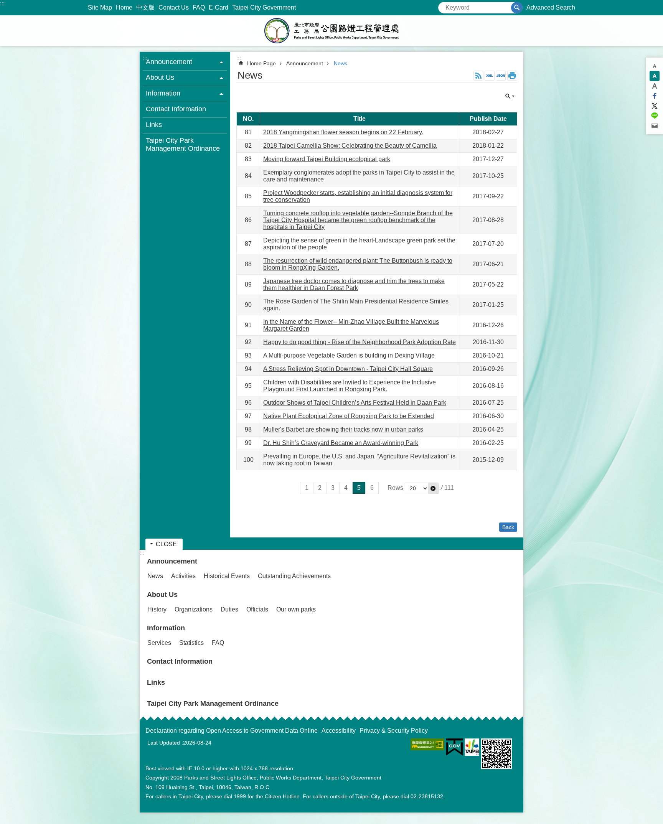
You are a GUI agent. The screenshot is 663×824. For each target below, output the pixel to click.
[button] (433, 488)
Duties (229, 609)
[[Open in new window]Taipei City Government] (472, 747)
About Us (162, 594)
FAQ (199, 7)
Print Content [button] (512, 76)
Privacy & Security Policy (394, 730)
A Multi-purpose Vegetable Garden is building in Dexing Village (349, 355)
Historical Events (227, 576)
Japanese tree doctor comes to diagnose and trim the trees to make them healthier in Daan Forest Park (354, 284)
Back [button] (508, 527)
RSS (478, 76)
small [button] (655, 66)
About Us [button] (160, 77)
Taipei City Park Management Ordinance (183, 144)
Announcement (304, 63)
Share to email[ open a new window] (655, 126)
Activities (183, 576)
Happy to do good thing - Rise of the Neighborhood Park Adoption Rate (359, 342)
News (340, 63)
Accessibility (339, 730)
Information (166, 628)
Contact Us (173, 7)
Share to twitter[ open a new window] (655, 106)
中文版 (145, 7)
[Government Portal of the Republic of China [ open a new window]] (454, 747)
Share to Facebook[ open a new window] (655, 96)
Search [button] (517, 7)
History (157, 609)
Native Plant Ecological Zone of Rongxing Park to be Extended (348, 416)
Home (124, 7)
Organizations (194, 609)
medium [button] (655, 76)
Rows (395, 488)
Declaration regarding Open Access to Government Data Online (231, 730)
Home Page (261, 63)
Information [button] (163, 93)
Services (159, 642)
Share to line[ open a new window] (655, 116)
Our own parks (296, 609)
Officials (257, 609)
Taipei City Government (264, 7)
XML (490, 76)
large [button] (655, 86)
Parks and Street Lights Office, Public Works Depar (331, 30)
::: (2, 3)
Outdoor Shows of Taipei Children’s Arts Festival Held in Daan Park (354, 402)
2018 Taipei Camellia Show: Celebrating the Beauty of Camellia (350, 145)
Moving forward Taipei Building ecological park (326, 159)
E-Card (218, 7)
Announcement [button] (169, 62)
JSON (501, 76)
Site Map (100, 7)
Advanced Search (550, 7)
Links (154, 125)
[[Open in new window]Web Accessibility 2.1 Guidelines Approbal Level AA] (427, 744)
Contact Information (176, 109)
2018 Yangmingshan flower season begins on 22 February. (343, 132)
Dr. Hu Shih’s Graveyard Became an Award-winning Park (340, 443)
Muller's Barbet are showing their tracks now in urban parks (343, 429)
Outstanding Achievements (294, 576)
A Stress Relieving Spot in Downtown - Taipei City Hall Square (348, 369)
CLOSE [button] (510, 96)
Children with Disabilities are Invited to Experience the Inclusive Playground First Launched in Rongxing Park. (349, 385)
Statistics (191, 642)
